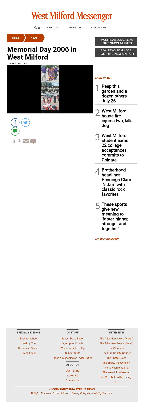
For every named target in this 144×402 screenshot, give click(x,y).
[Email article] (25, 144)
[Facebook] (15, 122)
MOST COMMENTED (107, 239)
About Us (53, 27)
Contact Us (98, 27)
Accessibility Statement (100, 393)
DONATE (128, 4)
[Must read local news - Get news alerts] (116, 42)
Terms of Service (61, 393)
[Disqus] (50, 192)
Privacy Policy (79, 393)
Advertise (74, 27)
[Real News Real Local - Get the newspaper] (116, 53)
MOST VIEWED (103, 78)
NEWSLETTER (108, 4)
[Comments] (15, 131)
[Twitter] (25, 122)
